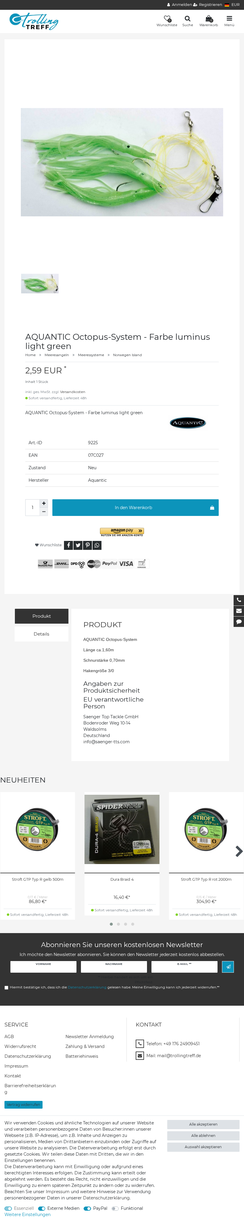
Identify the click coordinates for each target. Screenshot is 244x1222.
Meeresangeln (57, 355)
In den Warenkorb (133, 507)
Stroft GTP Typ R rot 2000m (206, 879)
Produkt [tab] (41, 616)
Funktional (132, 1208)
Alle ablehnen (203, 1135)
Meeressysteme (91, 355)
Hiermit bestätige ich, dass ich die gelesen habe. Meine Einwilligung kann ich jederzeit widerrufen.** (114, 987)
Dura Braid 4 (122, 879)
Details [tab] (41, 634)
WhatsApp (97, 545)
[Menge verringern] (44, 512)
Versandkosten (72, 392)
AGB (9, 1036)
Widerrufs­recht (20, 1046)
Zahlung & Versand (84, 1046)
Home (30, 355)
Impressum (16, 1066)
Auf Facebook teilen (68, 545)
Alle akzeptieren (203, 1124)
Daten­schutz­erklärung (27, 1056)
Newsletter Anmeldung (89, 1036)
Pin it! (87, 545)
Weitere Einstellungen (27, 1214)
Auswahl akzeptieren (203, 1147)
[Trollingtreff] (31, 21)
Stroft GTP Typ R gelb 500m (37, 879)
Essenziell (24, 1208)
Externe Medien (63, 1208)
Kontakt (12, 1076)
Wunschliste (50, 545)
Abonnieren (228, 967)
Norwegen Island (127, 355)
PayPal (100, 1208)
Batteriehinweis (81, 1056)
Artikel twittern (77, 545)
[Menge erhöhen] (44, 503)
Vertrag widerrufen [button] (23, 1104)
